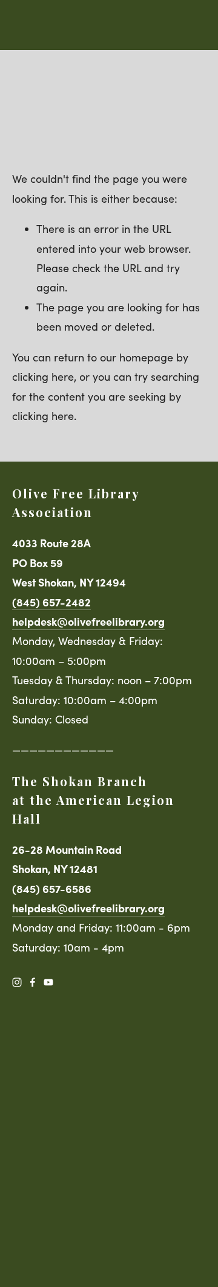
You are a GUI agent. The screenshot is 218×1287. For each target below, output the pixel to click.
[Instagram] (17, 982)
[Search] (16, 25)
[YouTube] (48, 982)
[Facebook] (33, 982)
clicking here (43, 376)
